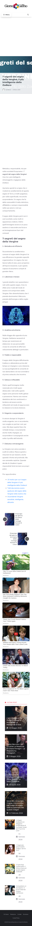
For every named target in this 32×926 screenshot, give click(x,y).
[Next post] (27, 538)
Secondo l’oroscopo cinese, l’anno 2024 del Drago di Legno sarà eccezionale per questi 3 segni (15, 805)
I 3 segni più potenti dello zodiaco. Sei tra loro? (21, 847)
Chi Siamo (6, 914)
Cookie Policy (16, 918)
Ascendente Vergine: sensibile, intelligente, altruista (15, 499)
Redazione (13, 914)
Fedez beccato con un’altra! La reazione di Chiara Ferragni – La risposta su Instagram (16, 748)
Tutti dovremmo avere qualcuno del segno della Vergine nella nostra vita (16, 491)
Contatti (19, 914)
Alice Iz (9, 89)
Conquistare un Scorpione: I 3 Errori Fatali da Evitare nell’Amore (21, 889)
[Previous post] (4, 519)
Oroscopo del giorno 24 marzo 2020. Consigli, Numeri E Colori (13, 538)
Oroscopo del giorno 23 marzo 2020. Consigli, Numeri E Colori (19, 519)
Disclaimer (25, 914)
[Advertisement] (16, 36)
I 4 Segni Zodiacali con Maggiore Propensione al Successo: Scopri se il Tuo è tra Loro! (21, 825)
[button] (28, 14)
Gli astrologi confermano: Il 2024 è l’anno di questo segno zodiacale (21, 868)
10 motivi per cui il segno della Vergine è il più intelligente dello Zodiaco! (17, 482)
